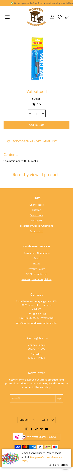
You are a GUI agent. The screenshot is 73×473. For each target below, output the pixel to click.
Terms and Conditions (37, 253)
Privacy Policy (36, 268)
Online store (36, 204)
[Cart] (66, 17)
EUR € (45, 420)
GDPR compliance (36, 274)
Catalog (36, 209)
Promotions (36, 215)
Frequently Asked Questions (36, 225)
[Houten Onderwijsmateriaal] (36, 17)
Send (36, 258)
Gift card (36, 220)
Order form (36, 231)
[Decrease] (30, 113)
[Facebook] (31, 429)
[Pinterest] (41, 429)
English (24, 420)
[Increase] (43, 113)
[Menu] (7, 17)
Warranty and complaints (37, 279)
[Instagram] (26, 429)
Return (36, 263)
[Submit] (59, 398)
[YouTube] (46, 429)
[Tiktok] (36, 429)
